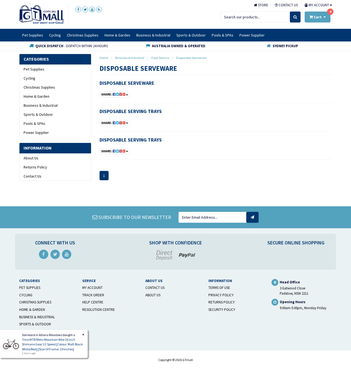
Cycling (55, 35)
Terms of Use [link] (219, 287)
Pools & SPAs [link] (34, 123)
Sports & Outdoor (191, 35)
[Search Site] (295, 17)
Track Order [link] (93, 295)
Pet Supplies (32, 35)
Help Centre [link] (92, 302)
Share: (107, 94)
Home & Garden (117, 35)
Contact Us (288, 5)
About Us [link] (31, 158)
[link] (78, 9)
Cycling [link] (29, 78)
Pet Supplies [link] (34, 69)
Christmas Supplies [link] (39, 87)
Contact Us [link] (32, 176)
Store (262, 5)
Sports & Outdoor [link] (38, 114)
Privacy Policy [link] (221, 295)
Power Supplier (252, 35)
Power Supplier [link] (36, 132)
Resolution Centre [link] (98, 309)
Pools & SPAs (222, 35)
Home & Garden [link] (36, 96)
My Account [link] (92, 287)
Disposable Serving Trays (131, 111)
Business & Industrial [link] (41, 105)
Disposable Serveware (127, 83)
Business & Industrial (153, 35)
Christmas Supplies (82, 35)
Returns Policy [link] (35, 167)
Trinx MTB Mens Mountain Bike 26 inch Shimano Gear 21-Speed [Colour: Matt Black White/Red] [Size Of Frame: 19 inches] (52, 344)
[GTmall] (41, 14)
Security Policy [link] (221, 309)
